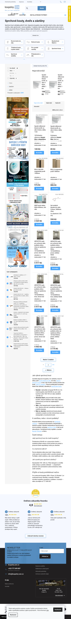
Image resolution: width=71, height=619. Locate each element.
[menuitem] (12, 15)
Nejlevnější (49, 103)
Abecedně (36, 106)
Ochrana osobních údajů (42, 574)
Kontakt (7, 586)
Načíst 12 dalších (48, 359)
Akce (12, 70)
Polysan (39, 431)
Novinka (13, 73)
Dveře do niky (41, 34)
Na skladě (14, 68)
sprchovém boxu (56, 386)
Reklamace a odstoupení (42, 568)
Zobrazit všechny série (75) (40, 66)
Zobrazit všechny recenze (36, 536)
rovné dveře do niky (45, 381)
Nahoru (49, 370)
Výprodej (13, 78)
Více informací (59, 595)
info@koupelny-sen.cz (16, 574)
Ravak (34, 431)
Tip (11, 75)
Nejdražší (57, 103)
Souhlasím (58, 609)
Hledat (42, 8)
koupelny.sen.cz (13, 565)
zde (47, 610)
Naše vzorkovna (9, 583)
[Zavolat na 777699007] (62, 1)
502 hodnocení (38, 505)
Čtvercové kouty (20, 34)
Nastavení (13, 615)
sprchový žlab (51, 427)
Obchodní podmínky (10, 2)
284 (53, 364)
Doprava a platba (40, 566)
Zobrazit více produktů (47, 98)
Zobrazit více (35, 35)
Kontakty (29, 2)
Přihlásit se (45, 556)
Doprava (21, 2)
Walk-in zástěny (31, 34)
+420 (14, 568)
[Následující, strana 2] (48, 365)
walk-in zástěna (40, 384)
